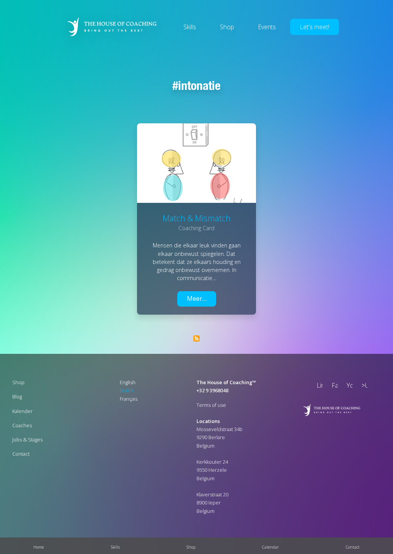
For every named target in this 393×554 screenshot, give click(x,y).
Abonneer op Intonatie (196, 338)
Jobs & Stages (27, 439)
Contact (21, 453)
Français (128, 398)
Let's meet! (314, 27)
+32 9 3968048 (212, 390)
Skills (189, 27)
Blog (17, 396)
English (127, 382)
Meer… (196, 298)
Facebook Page (333, 386)
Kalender (22, 411)
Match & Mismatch (197, 218)
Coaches (22, 425)
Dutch (127, 390)
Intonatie (199, 85)
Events (267, 27)
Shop (227, 27)
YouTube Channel (348, 386)
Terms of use (211, 404)
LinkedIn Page (318, 386)
